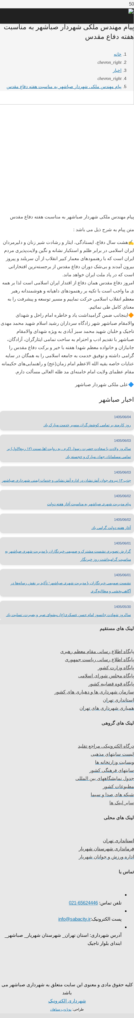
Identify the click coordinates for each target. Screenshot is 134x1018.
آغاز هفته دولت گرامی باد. (111, 527)
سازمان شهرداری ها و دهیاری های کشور (94, 691)
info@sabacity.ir (74, 919)
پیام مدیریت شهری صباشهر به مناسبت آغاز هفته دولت (89, 504)
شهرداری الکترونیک (67, 1000)
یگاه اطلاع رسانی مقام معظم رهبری (95, 651)
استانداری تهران (118, 840)
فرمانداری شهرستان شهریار (106, 848)
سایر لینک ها (121, 802)
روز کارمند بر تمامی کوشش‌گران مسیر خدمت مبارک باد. (87, 425)
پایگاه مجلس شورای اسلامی (106, 675)
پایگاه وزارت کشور (116, 667)
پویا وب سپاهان (60, 1009)
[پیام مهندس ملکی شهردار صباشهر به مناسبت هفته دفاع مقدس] (67, 202)
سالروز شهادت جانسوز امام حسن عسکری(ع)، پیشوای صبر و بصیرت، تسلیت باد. (68, 615)
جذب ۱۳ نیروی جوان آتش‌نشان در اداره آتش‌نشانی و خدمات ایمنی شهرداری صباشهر (66, 480)
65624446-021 (83, 902)
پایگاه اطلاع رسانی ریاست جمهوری (99, 659)
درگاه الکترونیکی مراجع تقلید (106, 746)
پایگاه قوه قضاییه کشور (111, 683)
